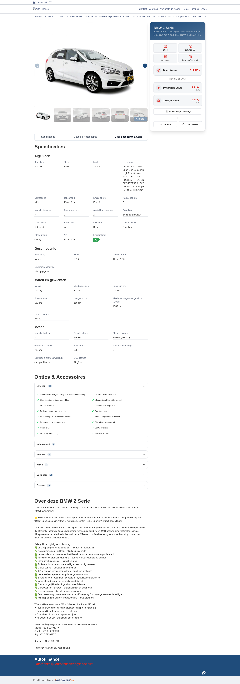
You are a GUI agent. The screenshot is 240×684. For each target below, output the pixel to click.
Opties (85, 136)
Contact (143, 9)
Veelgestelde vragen (170, 9)
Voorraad (153, 9)
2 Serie (61, 17)
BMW (50, 17)
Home (186, 9)
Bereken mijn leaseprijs (180, 111)
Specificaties (48, 136)
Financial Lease (199, 9)
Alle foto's (141, 119)
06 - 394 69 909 (45, 2)
